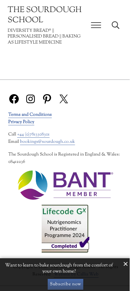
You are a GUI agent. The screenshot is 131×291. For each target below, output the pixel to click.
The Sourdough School (45, 15)
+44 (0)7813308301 (33, 134)
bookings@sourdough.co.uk (47, 141)
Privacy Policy (21, 122)
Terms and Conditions (30, 114)
